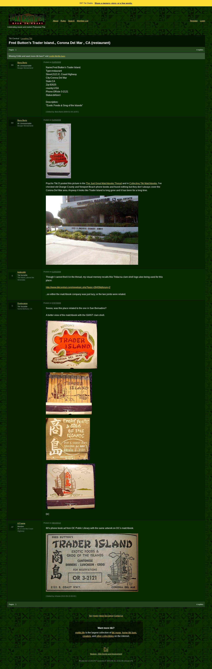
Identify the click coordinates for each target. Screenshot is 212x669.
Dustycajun (22, 303)
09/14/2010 (56, 523)
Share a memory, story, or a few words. (113, 3)
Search (71, 21)
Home (95, 616)
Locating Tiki (26, 38)
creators (87, 636)
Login (202, 21)
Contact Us (118, 616)
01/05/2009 (56, 62)
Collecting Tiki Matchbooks (143, 183)
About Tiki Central (106, 616)
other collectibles (105, 636)
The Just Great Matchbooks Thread (104, 183)
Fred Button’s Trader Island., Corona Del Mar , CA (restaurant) (59, 43)
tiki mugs (116, 632)
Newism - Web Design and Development (106, 654)
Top (90, 616)
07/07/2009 (56, 303)
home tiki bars (129, 632)
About (55, 21)
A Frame (21, 523)
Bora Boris (22, 62)
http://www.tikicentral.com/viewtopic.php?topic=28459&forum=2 (78, 287)
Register (194, 21)
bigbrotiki (21, 272)
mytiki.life (80, 632)
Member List (82, 21)
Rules (63, 21)
